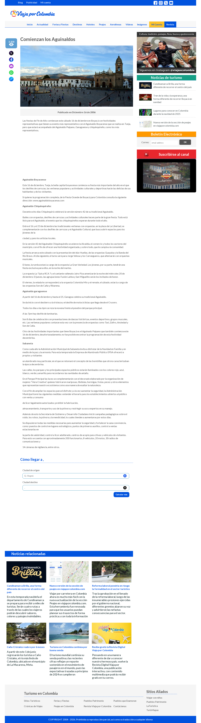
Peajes (102, 24)
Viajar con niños (154, 697)
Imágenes (142, 24)
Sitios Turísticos (32, 700)
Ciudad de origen (31, 470)
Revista (170, 24)
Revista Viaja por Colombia (97, 706)
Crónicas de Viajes (33, 706)
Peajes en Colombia (64, 706)
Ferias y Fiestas (60, 24)
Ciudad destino (30, 482)
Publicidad (31, 2)
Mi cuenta (45, 2)
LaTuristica (152, 705)
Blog (20, 2)
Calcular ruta (121, 494)
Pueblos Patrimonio (94, 700)
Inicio (30, 24)
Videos (129, 24)
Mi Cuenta (156, 24)
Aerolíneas (115, 24)
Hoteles (90, 24)
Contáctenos (119, 706)
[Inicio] (47, 14)
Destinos (77, 24)
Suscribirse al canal (174, 154)
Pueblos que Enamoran (124, 700)
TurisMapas (152, 710)
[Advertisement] (77, 155)
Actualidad (42, 24)
